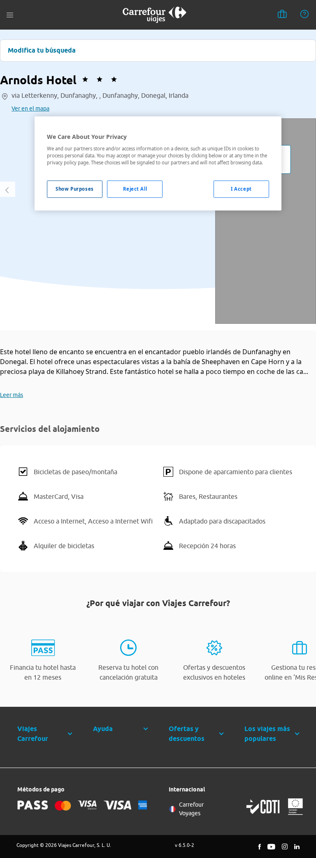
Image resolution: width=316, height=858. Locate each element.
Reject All (135, 189)
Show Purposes (74, 189)
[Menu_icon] (10, 15)
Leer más (11, 395)
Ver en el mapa (30, 108)
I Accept (241, 189)
